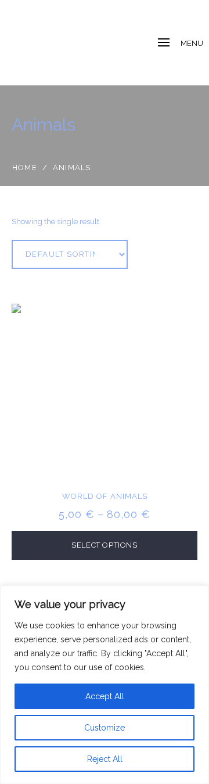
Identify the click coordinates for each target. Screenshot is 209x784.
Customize (104, 727)
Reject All (104, 759)
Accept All (104, 696)
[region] (104, 684)
